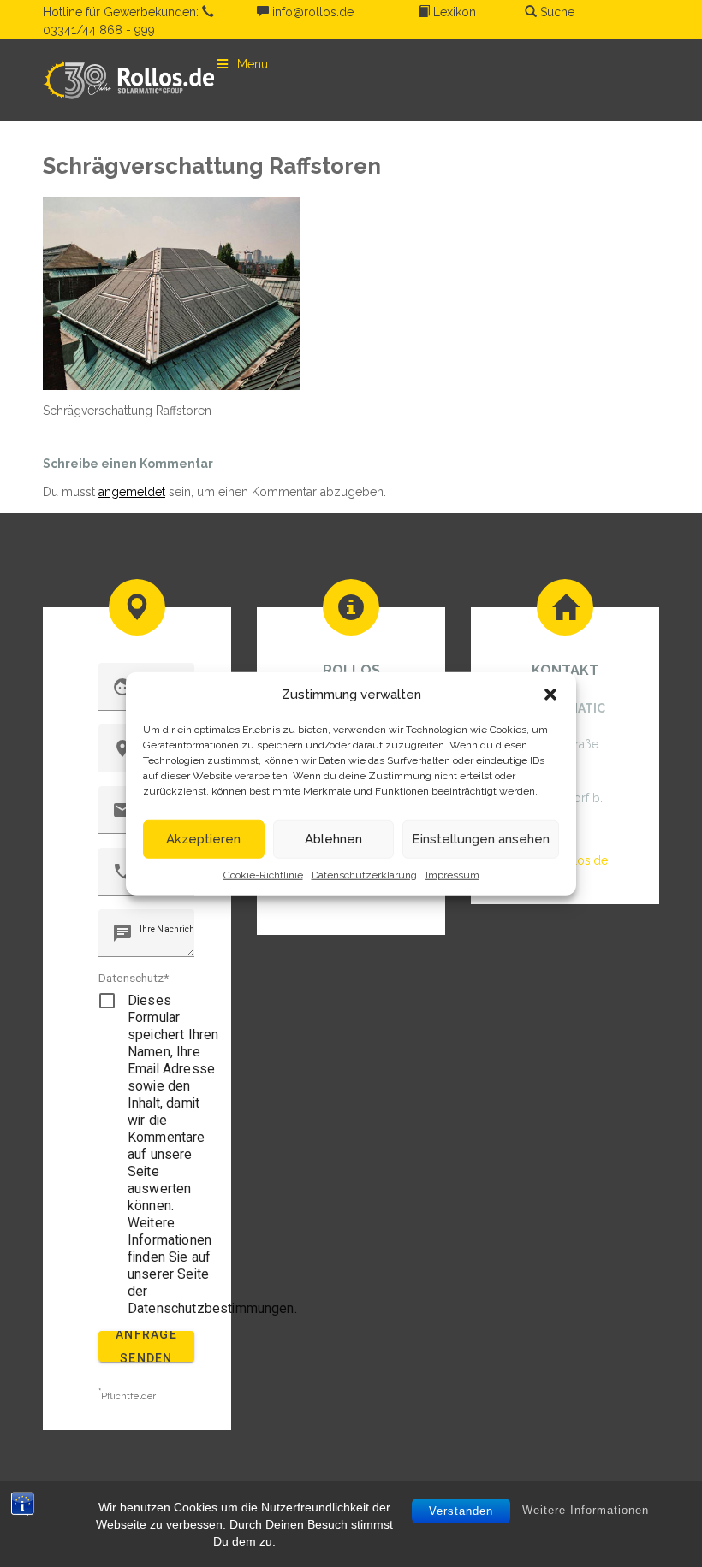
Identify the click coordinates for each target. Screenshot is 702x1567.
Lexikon (453, 12)
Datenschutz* (134, 978)
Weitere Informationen (585, 1510)
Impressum (452, 874)
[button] (550, 694)
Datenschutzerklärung (364, 874)
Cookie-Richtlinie (263, 874)
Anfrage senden (146, 1346)
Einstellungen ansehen (481, 839)
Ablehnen (333, 839)
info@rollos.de (311, 12)
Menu (252, 64)
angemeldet (131, 492)
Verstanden (461, 1511)
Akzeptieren (203, 839)
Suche (555, 12)
